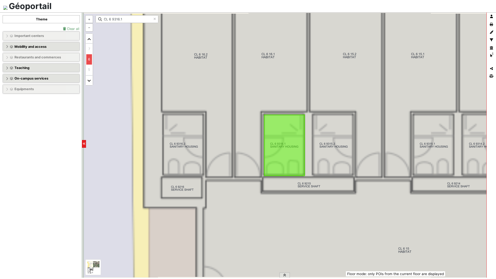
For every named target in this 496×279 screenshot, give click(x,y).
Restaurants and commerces (37, 57)
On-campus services (31, 78)
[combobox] (127, 19)
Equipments (24, 89)
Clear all (72, 29)
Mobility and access (30, 47)
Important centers (29, 36)
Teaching (21, 68)
